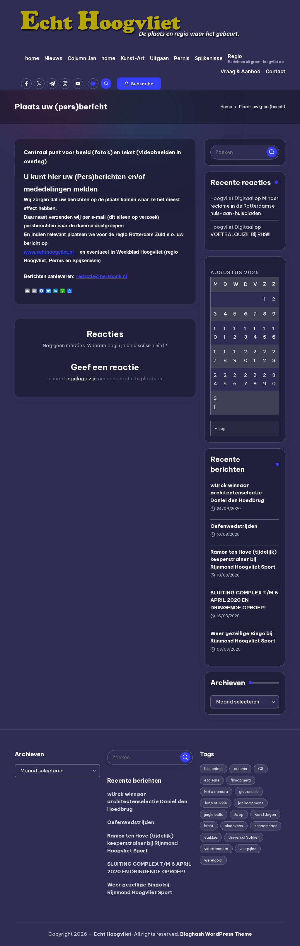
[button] (139, 83)
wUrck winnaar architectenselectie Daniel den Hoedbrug (237, 492)
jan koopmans (250, 803)
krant (209, 825)
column (240, 768)
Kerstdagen (265, 814)
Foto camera (216, 791)
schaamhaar (265, 825)
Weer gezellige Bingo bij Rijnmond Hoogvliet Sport (242, 637)
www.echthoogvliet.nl (49, 252)
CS (260, 768)
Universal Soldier (244, 837)
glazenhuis (248, 791)
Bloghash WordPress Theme (216, 934)
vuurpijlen (247, 848)
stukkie (210, 837)
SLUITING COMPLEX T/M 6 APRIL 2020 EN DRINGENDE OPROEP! (244, 600)
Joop (238, 814)
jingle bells (213, 814)
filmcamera (241, 780)
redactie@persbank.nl (101, 276)
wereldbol (213, 860)
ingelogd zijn (82, 378)
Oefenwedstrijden (233, 526)
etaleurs (211, 780)
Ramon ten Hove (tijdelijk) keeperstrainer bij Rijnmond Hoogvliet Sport (243, 559)
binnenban (213, 768)
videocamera (216, 848)
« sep (220, 428)
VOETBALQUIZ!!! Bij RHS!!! (240, 234)
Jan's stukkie (215, 803)
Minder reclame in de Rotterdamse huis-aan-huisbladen (244, 205)
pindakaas (234, 825)
